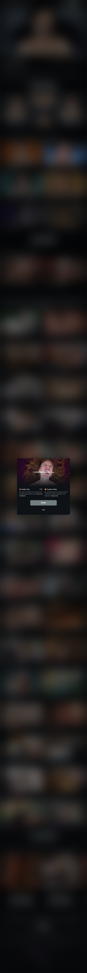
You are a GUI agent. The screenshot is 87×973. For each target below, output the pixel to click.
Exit (43, 510)
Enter (43, 503)
